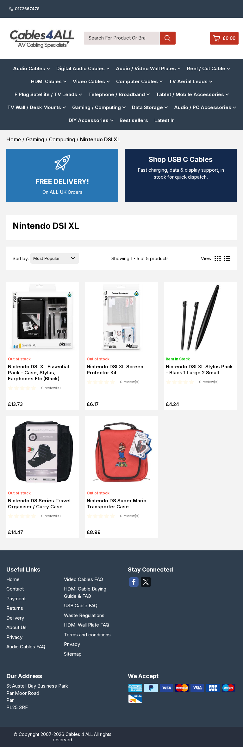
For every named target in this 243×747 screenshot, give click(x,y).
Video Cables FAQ (83, 579)
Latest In (164, 120)
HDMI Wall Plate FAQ (86, 625)
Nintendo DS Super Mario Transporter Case (116, 504)
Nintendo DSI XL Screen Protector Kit (115, 370)
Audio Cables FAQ (25, 647)
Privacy (14, 637)
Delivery (15, 618)
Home (13, 579)
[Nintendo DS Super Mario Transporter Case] (121, 454)
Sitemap (73, 654)
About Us (16, 627)
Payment (16, 599)
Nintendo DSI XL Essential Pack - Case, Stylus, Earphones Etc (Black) (38, 373)
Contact (15, 589)
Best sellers (134, 120)
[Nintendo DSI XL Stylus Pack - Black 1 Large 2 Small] (200, 320)
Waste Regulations (84, 615)
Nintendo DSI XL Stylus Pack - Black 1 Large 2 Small (199, 370)
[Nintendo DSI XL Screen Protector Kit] (121, 320)
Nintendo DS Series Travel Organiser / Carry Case (39, 504)
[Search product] (168, 38)
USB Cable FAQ (80, 606)
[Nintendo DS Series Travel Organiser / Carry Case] (42, 454)
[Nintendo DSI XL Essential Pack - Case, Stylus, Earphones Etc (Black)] (42, 320)
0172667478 (27, 8)
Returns (14, 608)
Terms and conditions (87, 635)
